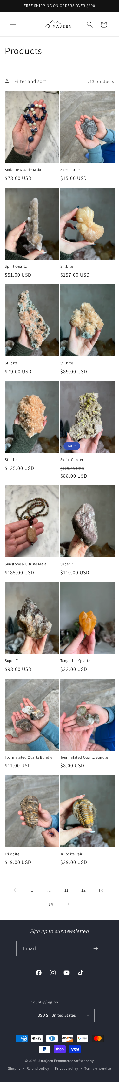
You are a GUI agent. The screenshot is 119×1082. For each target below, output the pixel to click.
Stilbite (66, 266)
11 (66, 890)
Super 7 (66, 564)
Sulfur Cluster (71, 459)
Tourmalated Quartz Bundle (29, 757)
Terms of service (97, 1068)
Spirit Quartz (16, 266)
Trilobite (12, 853)
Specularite (70, 169)
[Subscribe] (96, 948)
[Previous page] (15, 890)
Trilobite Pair (71, 853)
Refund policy (38, 1068)
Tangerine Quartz (75, 660)
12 (83, 890)
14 (51, 904)
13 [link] (100, 890)
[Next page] (68, 904)
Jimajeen (45, 1060)
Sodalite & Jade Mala (23, 169)
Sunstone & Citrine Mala (26, 564)
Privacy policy (66, 1068)
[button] (13, 24)
